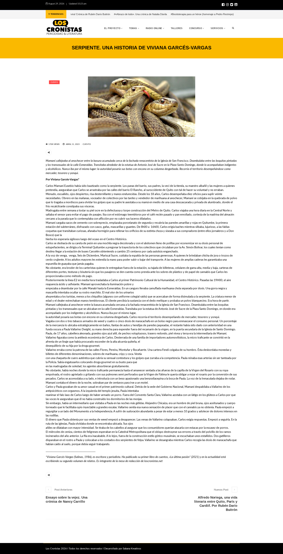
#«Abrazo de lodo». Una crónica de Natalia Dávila (124, 14)
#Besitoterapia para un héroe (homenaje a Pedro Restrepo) (186, 14)
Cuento (54, 82)
